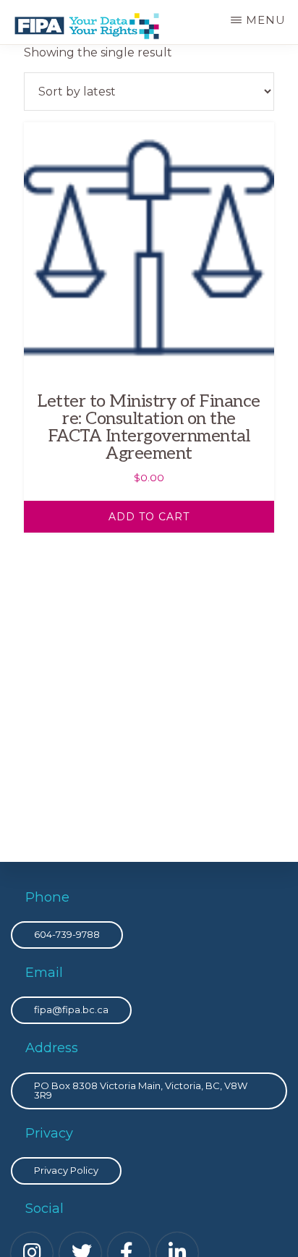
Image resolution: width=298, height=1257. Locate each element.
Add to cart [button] (149, 516)
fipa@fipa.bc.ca (71, 1009)
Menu (266, 20)
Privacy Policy (66, 1170)
